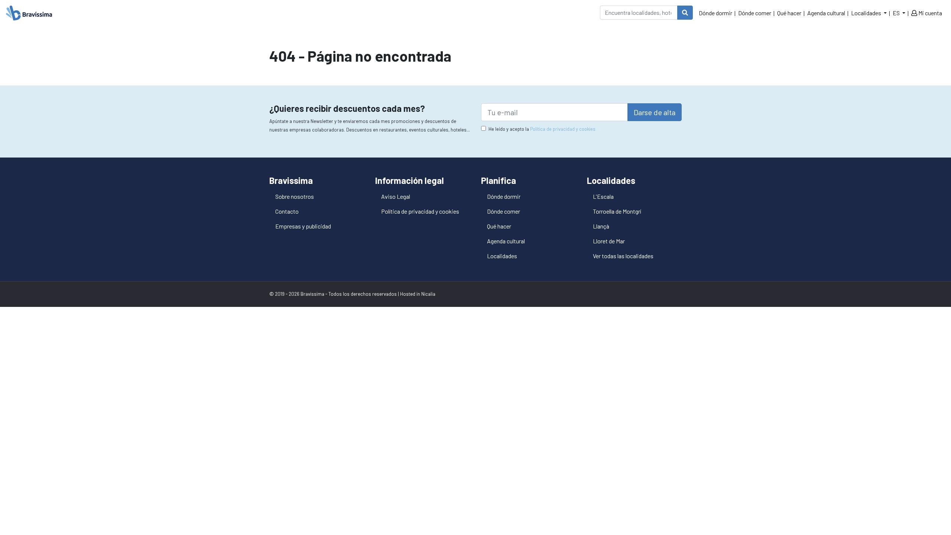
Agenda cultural (826, 12)
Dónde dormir (715, 12)
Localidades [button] (866, 12)
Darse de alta (654, 112)
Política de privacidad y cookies (562, 129)
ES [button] (897, 12)
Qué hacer (789, 12)
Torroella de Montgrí (617, 211)
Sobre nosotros (294, 196)
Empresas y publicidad (303, 226)
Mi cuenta (929, 12)
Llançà (601, 226)
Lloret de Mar (609, 240)
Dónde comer (754, 12)
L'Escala (603, 196)
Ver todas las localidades (623, 255)
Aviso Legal (395, 196)
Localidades (502, 255)
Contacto (287, 211)
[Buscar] (685, 13)
